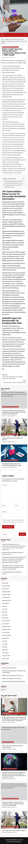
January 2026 (5, 588)
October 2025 (5, 597)
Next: (14, 381)
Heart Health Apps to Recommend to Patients (11, 572)
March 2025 (5, 618)
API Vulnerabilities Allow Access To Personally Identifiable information (13, 182)
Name (4, 505)
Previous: (12, 376)
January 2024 (5, 658)
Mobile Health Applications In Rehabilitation (13, 681)
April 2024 (5, 649)
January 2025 (5, 623)
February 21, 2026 (10, 441)
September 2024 (6, 635)
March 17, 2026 (10, 722)
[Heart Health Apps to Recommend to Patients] (14, 427)
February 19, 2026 (10, 467)
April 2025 (5, 615)
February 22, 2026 (10, 415)
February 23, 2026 (10, 749)
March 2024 (5, 652)
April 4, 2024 (10, 57)
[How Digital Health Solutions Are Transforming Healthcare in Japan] (14, 453)
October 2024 (5, 632)
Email (17, 505)
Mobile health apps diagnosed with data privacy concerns (12, 553)
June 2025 (4, 609)
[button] (2, 35)
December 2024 (6, 626)
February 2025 (6, 620)
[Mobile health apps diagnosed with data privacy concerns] (14, 735)
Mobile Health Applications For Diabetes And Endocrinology (14, 671)
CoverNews (10, 841)
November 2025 (6, 594)
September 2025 (6, 600)
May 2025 (4, 612)
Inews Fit (3, 689)
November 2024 (6, 629)
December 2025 (6, 591)
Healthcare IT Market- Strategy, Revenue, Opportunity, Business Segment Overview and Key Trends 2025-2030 (14, 412)
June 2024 (4, 644)
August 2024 (5, 638)
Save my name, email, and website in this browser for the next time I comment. (13, 521)
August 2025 (5, 603)
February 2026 (6, 586)
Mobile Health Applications (9, 667)
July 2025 (4, 606)
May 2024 (4, 647)
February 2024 (6, 655)
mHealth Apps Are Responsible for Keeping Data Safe (13, 186)
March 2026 (5, 583)
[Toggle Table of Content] (22, 179)
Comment (5, 485)
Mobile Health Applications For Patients (10, 406)
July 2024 (4, 641)
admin (4, 57)
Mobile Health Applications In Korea (11, 678)
